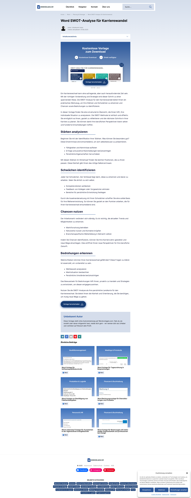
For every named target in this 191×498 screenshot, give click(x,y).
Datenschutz (165, 494)
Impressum (173, 494)
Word (68, 14)
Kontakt (94, 7)
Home (62, 14)
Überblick (70, 7)
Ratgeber (83, 7)
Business (72, 483)
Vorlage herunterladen (94, 82)
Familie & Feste (114, 483)
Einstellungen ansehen (179, 490)
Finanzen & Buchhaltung (128, 483)
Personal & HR (110, 490)
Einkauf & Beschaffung (84, 483)
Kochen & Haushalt (131, 486)
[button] (187, 473)
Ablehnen (161, 490)
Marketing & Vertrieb (81, 490)
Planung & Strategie (79, 14)
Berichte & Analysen (61, 483)
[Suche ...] (150, 6)
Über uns (106, 7)
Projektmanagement (103, 493)
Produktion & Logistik (88, 493)
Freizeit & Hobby (74, 486)
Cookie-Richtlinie (156, 494)
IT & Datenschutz (103, 486)
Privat (133, 490)
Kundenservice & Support (64, 490)
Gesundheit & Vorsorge (88, 486)
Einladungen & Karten (100, 483)
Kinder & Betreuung (117, 486)
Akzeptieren (146, 490)
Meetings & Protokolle (97, 490)
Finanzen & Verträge (60, 486)
